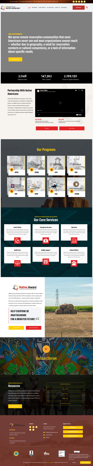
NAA (56, 194)
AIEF (56, 172)
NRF (16, 194)
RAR (76, 172)
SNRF (36, 194)
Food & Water (17, 227)
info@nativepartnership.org (26, 1)
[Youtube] (85, 2)
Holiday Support (45, 250)
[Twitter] (82, 2)
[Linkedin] (79, 2)
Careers (47, 437)
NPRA (16, 172)
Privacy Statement (50, 462)
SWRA (37, 172)
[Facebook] (74, 2)
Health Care (17, 250)
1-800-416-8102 (48, 435)
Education (74, 227)
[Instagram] (76, 2)
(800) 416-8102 (15, 1)
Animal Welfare (74, 250)
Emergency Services (46, 227)
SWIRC (77, 194)
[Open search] (87, 8)
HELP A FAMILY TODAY (45, 55)
